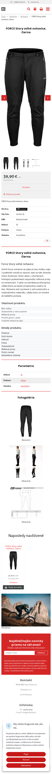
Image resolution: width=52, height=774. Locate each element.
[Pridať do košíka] (13, 587)
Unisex (23, 380)
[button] (28, 9)
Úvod (3, 17)
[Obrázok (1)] (26, 421)
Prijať (26, 754)
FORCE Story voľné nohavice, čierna (13, 547)
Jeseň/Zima (25, 386)
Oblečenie (13, 17)
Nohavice (24, 17)
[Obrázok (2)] (26, 462)
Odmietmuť (26, 765)
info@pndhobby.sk (19, 2)
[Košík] (41, 9)
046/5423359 (35, 2)
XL (21, 375)
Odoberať (41, 653)
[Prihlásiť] (34, 9)
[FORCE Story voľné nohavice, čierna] (26, 96)
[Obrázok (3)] (26, 503)
